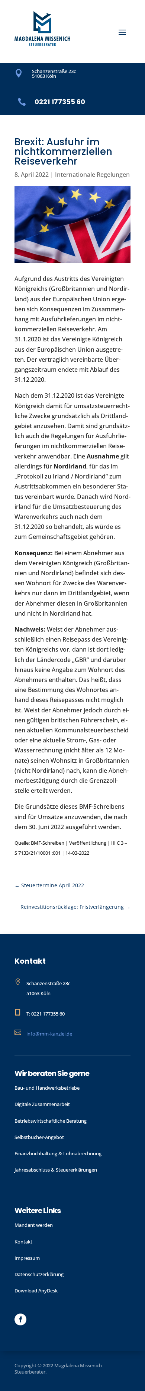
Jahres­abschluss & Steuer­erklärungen (55, 1169)
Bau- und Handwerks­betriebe (47, 1087)
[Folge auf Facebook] (20, 1319)
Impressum (27, 1258)
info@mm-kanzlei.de (49, 1033)
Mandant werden (33, 1225)
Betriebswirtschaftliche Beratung (50, 1120)
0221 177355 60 (60, 101)
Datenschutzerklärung (39, 1274)
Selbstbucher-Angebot (39, 1137)
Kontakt (23, 1241)
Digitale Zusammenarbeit (42, 1104)
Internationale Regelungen (92, 174)
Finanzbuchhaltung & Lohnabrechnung (58, 1153)
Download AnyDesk (36, 1290)
